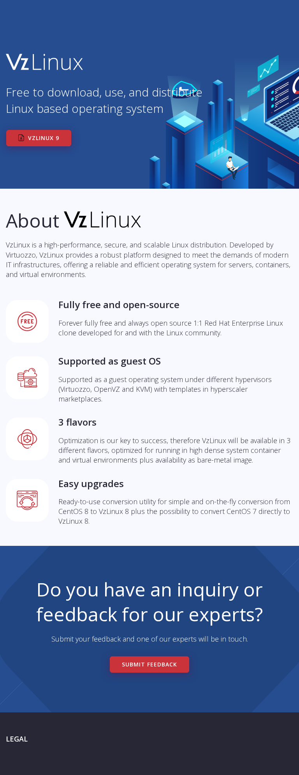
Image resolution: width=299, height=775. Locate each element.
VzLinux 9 (43, 138)
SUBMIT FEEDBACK (149, 664)
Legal (17, 738)
